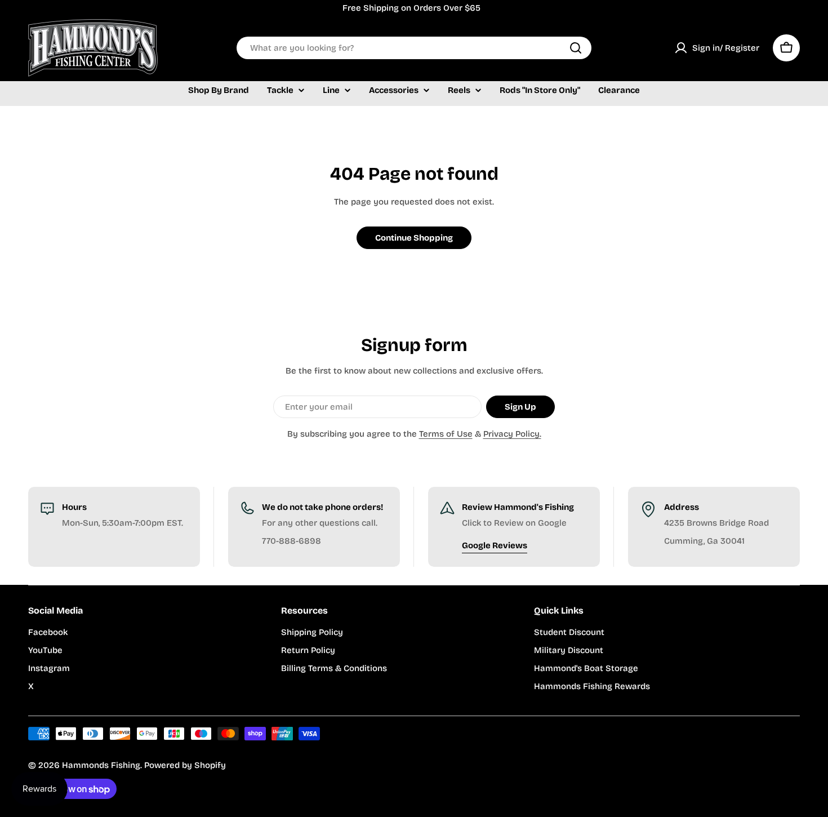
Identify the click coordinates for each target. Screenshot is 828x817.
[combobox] (414, 48)
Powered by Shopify (185, 765)
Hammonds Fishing (101, 765)
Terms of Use (446, 434)
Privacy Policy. (512, 434)
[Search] (575, 48)
